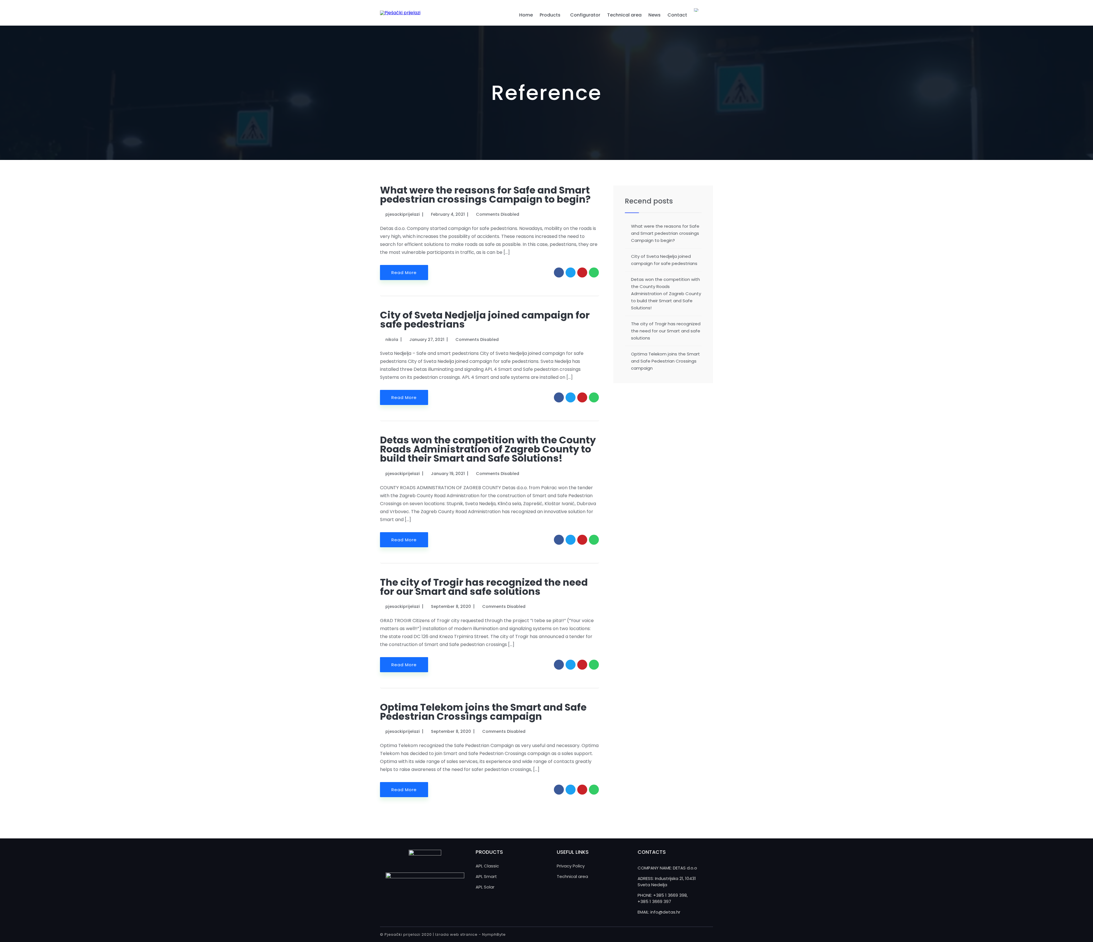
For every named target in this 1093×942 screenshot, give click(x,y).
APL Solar (485, 887)
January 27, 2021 (426, 340)
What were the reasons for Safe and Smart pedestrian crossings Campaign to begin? (485, 195)
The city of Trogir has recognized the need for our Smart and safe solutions (484, 587)
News (654, 15)
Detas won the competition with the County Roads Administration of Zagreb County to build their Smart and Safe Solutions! (488, 449)
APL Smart (486, 876)
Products (550, 15)
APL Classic (487, 866)
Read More (404, 272)
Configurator (585, 15)
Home (526, 15)
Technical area (624, 15)
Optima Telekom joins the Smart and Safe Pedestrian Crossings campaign (483, 712)
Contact (677, 15)
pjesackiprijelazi (402, 214)
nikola (391, 340)
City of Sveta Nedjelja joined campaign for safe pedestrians (485, 319)
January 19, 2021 (448, 474)
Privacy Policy (571, 866)
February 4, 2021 (448, 214)
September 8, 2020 (451, 606)
